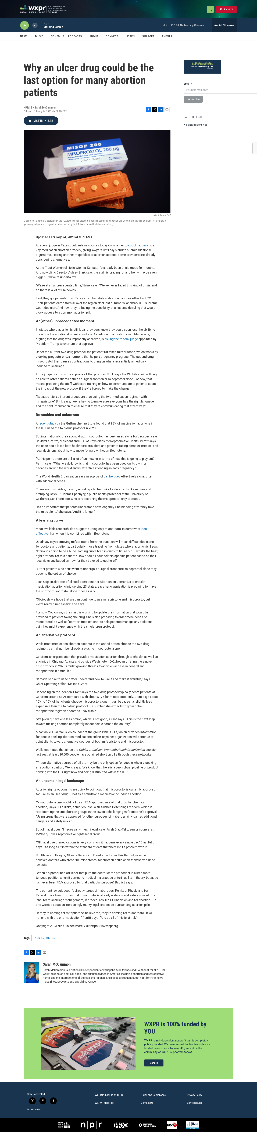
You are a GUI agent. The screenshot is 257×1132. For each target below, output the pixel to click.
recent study (47, 423)
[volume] (35, 25)
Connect (112, 36)
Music (39, 36)
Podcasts (75, 36)
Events (167, 36)
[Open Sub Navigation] (30, 36)
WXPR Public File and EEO (109, 1095)
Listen (130, 36)
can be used (111, 476)
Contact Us (147, 1103)
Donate (228, 9)
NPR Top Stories (45, 938)
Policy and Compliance (153, 1095)
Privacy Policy (194, 1095)
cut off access (138, 245)
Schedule (58, 36)
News (24, 36)
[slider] (40, 25)
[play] (24, 25)
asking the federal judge (121, 339)
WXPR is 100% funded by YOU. (175, 1027)
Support (148, 36)
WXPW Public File (104, 1103)
